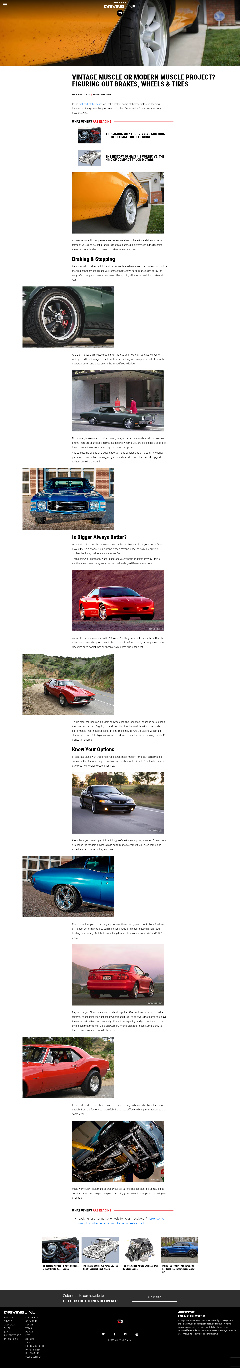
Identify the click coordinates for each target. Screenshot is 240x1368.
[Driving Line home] (120, 8)
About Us (29, 1342)
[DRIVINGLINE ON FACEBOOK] (114, 1333)
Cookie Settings (33, 1356)
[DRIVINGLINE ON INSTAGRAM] (125, 1333)
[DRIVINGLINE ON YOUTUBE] (136, 1333)
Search (29, 1324)
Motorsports (11, 1338)
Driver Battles (32, 1349)
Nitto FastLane (33, 1353)
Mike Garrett (106, 94)
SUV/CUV (8, 1321)
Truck (7, 1328)
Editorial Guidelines (35, 1346)
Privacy (29, 1331)
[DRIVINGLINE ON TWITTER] (103, 1333)
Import (7, 1331)
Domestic (9, 1317)
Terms (28, 1328)
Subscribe (154, 1297)
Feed (27, 1335)
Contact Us (31, 1321)
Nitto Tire (119, 1340)
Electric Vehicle (12, 1335)
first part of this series (90, 104)
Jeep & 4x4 (9, 1324)
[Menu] (5, 4)
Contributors (32, 1317)
